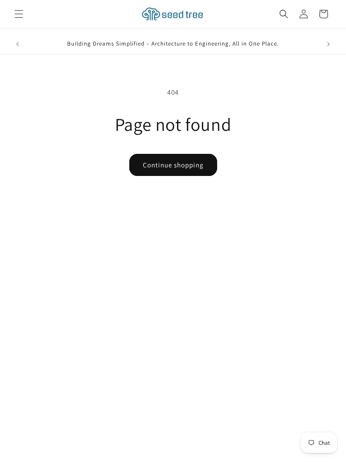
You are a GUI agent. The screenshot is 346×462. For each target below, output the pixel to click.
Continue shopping (173, 165)
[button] (19, 14)
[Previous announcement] (17, 44)
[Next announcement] (328, 44)
